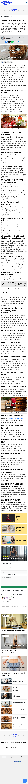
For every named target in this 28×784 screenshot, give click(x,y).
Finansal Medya (5, 16)
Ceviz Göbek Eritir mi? (18, 710)
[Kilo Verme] (14, 621)
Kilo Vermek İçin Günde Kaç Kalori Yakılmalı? (19, 680)
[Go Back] (25, 781)
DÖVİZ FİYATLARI (15, 742)
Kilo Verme (13, 16)
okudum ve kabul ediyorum (13, 591)
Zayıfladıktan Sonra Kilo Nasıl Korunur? (19, 695)
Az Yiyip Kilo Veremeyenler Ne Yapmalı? (17, 689)
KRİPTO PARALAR (5, 742)
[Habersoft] (17, 761)
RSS (4, 757)
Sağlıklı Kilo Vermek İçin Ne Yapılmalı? (19, 703)
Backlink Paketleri (15, 747)
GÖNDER (14, 587)
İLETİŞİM (7, 747)
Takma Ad (3, 566)
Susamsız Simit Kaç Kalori (16, 418)
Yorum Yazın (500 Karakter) (8, 574)
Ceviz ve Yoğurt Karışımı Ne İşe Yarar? (19, 725)
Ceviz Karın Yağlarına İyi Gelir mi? (19, 718)
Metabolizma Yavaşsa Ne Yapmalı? (13, 631)
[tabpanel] (14, 553)
